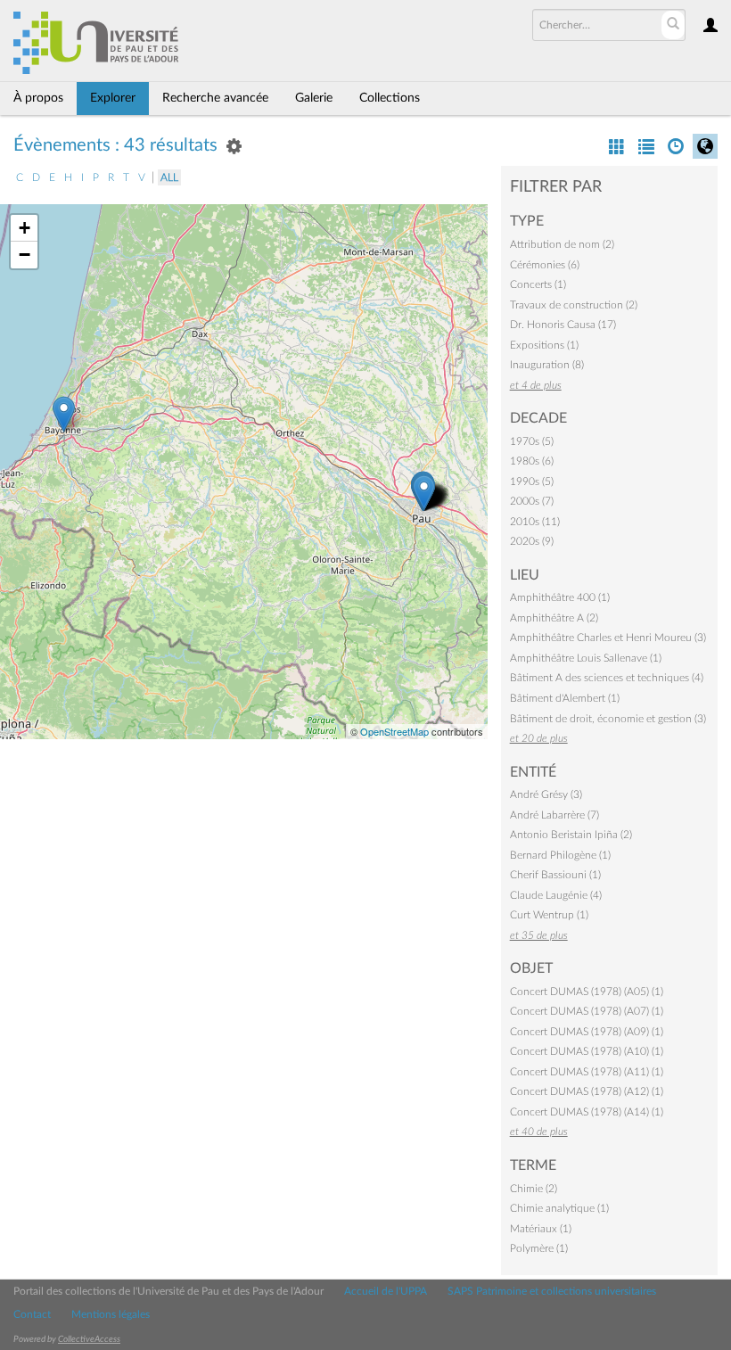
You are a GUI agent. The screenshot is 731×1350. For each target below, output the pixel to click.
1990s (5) (532, 481)
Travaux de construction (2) (573, 305)
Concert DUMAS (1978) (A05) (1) (586, 991)
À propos (38, 98)
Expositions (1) (544, 345)
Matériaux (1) (540, 1228)
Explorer (113, 98)
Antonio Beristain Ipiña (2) (571, 834)
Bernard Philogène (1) (560, 855)
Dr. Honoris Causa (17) (563, 324)
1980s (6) (532, 461)
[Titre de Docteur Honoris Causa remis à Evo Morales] (424, 492)
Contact (32, 1314)
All (169, 177)
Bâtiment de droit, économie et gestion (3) (608, 718)
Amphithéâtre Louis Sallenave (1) (585, 658)
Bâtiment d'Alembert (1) (565, 698)
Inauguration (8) (547, 364)
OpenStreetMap (394, 731)
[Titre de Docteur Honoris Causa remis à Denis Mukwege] (64, 414)
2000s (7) (532, 501)
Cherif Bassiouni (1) (555, 874)
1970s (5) (532, 441)
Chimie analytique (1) (559, 1208)
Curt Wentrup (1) (549, 915)
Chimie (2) (533, 1188)
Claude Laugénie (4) (556, 895)
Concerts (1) (538, 284)
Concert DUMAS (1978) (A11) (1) (586, 1071)
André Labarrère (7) (554, 815)
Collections (389, 98)
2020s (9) (532, 541)
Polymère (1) (539, 1248)
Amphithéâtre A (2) (554, 618)
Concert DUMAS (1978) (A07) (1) (586, 1011)
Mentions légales (110, 1314)
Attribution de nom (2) (562, 244)
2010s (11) (535, 521)
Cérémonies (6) (544, 264)
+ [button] (24, 228)
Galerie (314, 98)
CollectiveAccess (89, 1339)
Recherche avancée (215, 98)
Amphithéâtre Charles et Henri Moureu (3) (608, 637)
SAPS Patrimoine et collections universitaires (552, 1291)
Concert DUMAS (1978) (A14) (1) (586, 1112)
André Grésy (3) (546, 794)
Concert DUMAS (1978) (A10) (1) (586, 1051)
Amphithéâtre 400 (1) (560, 597)
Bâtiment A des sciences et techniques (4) (606, 677)
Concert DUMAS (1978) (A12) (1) (586, 1091)
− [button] (24, 254)
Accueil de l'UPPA (385, 1291)
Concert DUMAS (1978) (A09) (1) (586, 1031)
